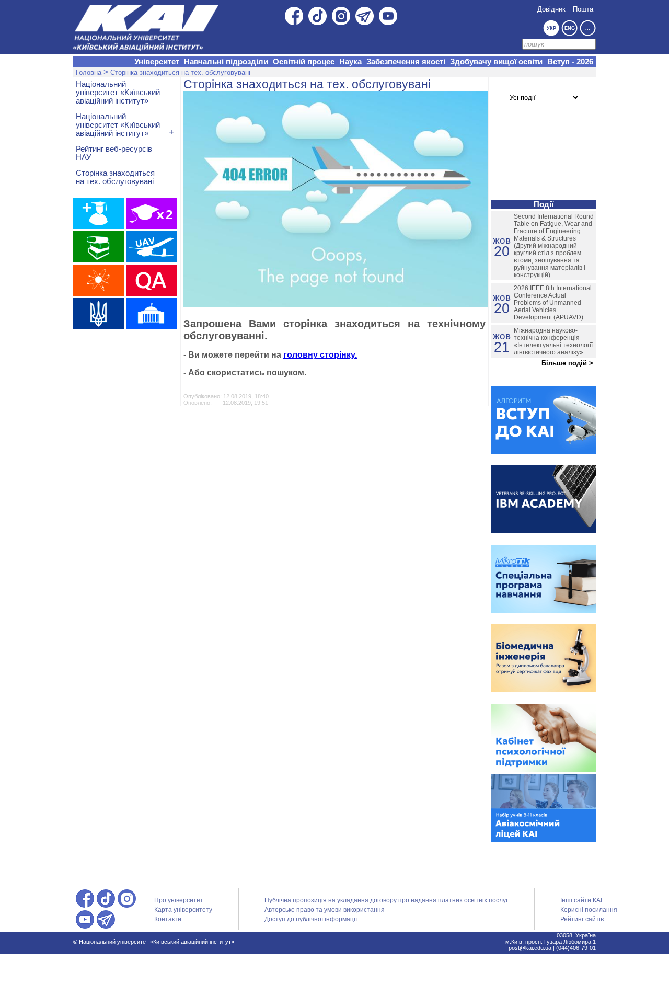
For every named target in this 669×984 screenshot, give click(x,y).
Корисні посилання (588, 909)
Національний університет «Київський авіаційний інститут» (118, 92)
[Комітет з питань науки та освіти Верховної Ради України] (151, 313)
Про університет (178, 900)
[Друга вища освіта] (151, 213)
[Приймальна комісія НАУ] (98, 213)
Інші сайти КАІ (581, 900)
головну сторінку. (320, 354)
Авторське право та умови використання (324, 909)
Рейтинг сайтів (582, 919)
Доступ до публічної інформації (310, 919)
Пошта (583, 9)
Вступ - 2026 (570, 62)
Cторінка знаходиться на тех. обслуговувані (180, 72)
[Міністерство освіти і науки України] (98, 313)
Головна (88, 72)
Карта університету (183, 909)
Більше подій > (567, 363)
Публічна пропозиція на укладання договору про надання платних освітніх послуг (386, 900)
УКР (551, 28)
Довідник (551, 9)
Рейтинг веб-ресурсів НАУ (114, 153)
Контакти (167, 919)
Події (543, 204)
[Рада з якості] (151, 280)
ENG (569, 28)
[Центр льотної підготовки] (151, 246)
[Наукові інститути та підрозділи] (98, 280)
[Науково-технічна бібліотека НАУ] (98, 246)
